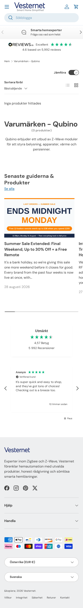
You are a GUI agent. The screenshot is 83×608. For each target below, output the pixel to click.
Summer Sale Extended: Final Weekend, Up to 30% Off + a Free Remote (35, 249)
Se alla (9, 188)
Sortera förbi (13, 82)
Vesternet (30, 591)
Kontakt (65, 597)
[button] (76, 6)
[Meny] (6, 6)
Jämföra (60, 72)
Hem (7, 61)
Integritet (21, 597)
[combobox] (41, 17)
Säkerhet (37, 597)
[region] (41, 388)
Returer (51, 597)
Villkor (8, 597)
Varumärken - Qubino (27, 61)
